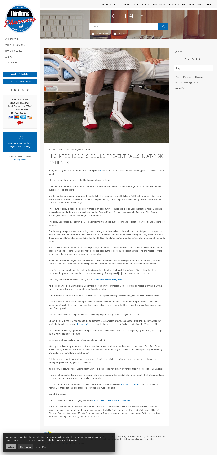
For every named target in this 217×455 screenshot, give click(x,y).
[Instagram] (23, 90)
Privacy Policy (20, 159)
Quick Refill (141, 4)
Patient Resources (15, 44)
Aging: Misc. (180, 87)
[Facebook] (11, 90)
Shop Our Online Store (20, 81)
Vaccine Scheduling (20, 74)
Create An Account (177, 4)
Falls (177, 77)
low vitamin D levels (130, 384)
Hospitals (199, 77)
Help (116, 4)
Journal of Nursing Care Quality (107, 279)
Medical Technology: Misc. (186, 82)
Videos (121, 33)
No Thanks (25, 447)
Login (191, 4)
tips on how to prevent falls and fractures (111, 400)
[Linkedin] (19, 90)
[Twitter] (27, 90)
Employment (11, 62)
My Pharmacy (12, 39)
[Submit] (163, 26)
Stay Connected (13, 50)
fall (101, 170)
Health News (102, 33)
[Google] (15, 90)
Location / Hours (157, 4)
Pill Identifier (126, 4)
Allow (11, 447)
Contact (9, 56)
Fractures (187, 77)
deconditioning (83, 324)
